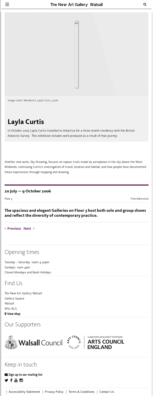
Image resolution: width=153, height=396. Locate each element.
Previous (14, 229)
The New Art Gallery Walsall (76, 4)
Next (28, 229)
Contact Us (106, 392)
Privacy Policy (54, 392)
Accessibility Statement (24, 392)
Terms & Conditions (81, 392)
